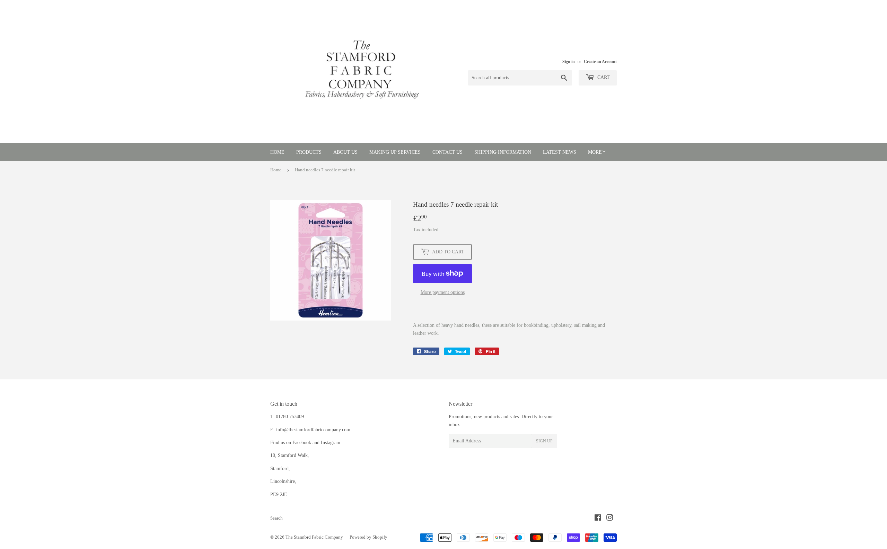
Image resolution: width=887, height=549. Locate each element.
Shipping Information (502, 152)
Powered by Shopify (368, 537)
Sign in (568, 61)
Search (276, 518)
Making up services (395, 152)
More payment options (443, 292)
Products (309, 152)
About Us (345, 152)
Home (277, 152)
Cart (603, 77)
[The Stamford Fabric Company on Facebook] (597, 518)
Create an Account (600, 61)
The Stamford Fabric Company (314, 537)
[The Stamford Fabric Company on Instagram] (609, 518)
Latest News (559, 152)
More (595, 152)
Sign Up (544, 441)
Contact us (447, 152)
